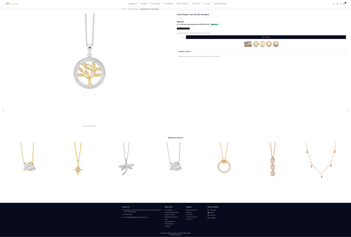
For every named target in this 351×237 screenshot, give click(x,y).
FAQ (166, 219)
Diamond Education (171, 217)
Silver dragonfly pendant (127, 162)
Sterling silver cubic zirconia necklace (175, 162)
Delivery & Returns (197, 33)
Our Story (207, 3)
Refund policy (169, 223)
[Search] (334, 3)
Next (348, 165)
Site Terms (189, 214)
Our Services (196, 3)
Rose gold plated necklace (321, 162)
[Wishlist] (340, 3)
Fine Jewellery (168, 3)
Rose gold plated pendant (273, 162)
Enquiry (208, 33)
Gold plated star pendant (78, 162)
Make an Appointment (172, 212)
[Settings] (337, 3)
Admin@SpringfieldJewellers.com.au (135, 217)
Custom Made (155, 3)
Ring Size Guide (170, 214)
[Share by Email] (94, 126)
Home (124, 9)
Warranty (189, 212)
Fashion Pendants (133, 9)
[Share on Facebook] (89, 126)
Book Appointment (220, 3)
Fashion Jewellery (182, 3)
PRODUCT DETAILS (184, 51)
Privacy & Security (191, 217)
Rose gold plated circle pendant (224, 162)
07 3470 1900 (128, 214)
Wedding (144, 3)
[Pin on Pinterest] (91, 126)
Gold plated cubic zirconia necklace (29, 162)
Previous (3, 165)
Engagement (133, 3)
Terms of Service (170, 221)
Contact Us (189, 219)
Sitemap (167, 226)
